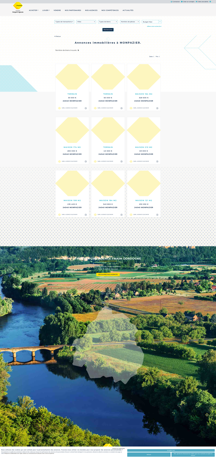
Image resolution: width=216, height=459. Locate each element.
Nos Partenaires (73, 10)
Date (151, 56)
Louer (45, 10)
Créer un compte (188, 1)
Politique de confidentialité (118, 448)
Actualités (128, 10)
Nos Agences (91, 10)
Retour (58, 36)
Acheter (33, 10)
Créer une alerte (202, 1)
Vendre (57, 10)
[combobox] (64, 21)
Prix (157, 56)
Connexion (176, 1)
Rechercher (108, 29)
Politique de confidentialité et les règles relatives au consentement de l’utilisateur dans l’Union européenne (29, 453)
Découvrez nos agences (108, 274)
